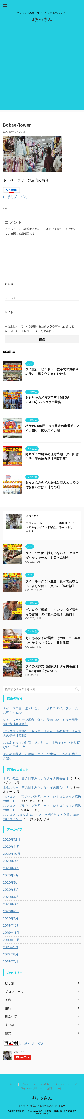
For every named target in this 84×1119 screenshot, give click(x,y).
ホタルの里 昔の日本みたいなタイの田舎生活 (36, 778)
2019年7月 (10, 961)
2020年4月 (11, 897)
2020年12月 (11, 839)
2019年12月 (11, 925)
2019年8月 (10, 954)
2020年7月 (11, 875)
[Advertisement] (42, 68)
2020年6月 (11, 882)
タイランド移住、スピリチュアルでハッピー (42, 1105)
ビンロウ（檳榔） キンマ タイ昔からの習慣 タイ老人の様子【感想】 (42, 733)
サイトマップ (62, 1084)
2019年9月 (10, 947)
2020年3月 (11, 904)
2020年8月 (11, 868)
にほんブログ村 (15, 197)
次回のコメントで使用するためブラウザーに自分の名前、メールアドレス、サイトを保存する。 (39, 329)
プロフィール (28, 1084)
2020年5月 (11, 890)
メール (10, 298)
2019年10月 (11, 940)
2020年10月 (11, 854)
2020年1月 (10, 918)
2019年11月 (11, 933)
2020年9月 (11, 861)
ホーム (12, 1084)
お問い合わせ (54, 1088)
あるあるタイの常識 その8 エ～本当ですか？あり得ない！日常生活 (41, 745)
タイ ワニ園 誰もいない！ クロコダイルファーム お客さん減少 (42, 710)
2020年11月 (11, 846)
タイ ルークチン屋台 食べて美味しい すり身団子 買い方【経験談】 (42, 722)
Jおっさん (42, 19)
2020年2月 (11, 911)
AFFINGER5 (41, 1113)
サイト (9, 312)
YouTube (45, 1084)
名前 (9, 283)
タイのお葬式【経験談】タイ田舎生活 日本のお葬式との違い (42, 756)
